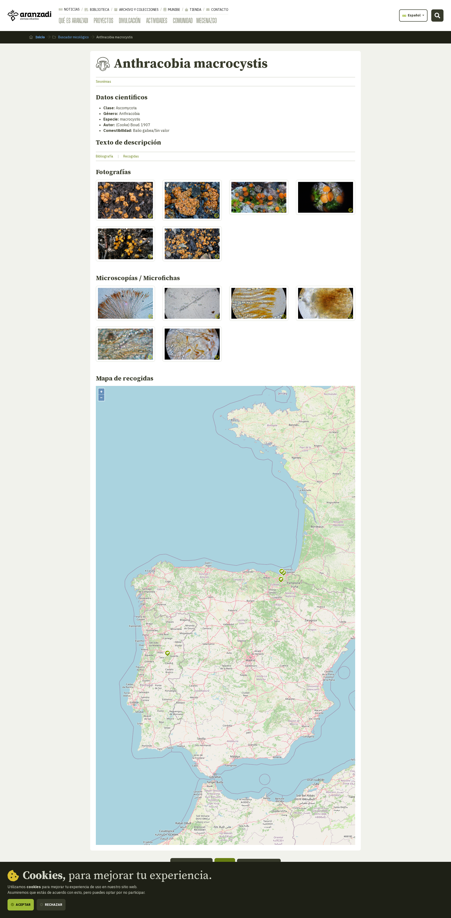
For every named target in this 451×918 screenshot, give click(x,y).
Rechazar (53, 904)
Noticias (71, 9)
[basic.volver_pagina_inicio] (29, 15)
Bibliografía (104, 156)
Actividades (156, 20)
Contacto (219, 10)
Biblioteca (99, 10)
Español (414, 15)
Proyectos (103, 20)
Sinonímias (103, 81)
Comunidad (183, 20)
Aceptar (23, 904)
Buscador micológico (73, 37)
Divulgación (129, 20)
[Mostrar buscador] (437, 15)
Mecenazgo (206, 20)
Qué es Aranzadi (73, 20)
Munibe (173, 10)
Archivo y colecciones (138, 10)
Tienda (195, 10)
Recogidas (131, 156)
